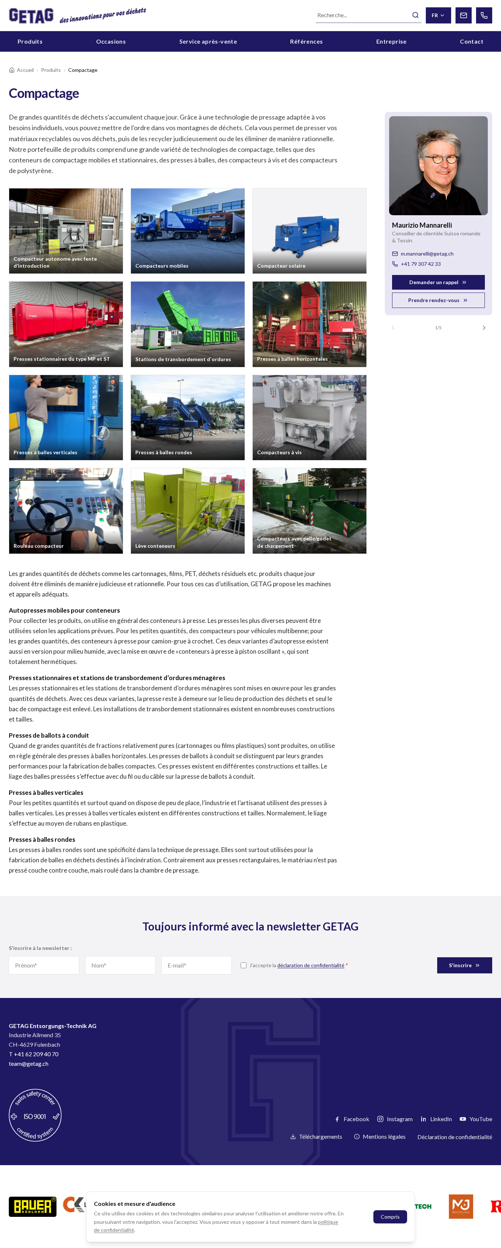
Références (306, 41)
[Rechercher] (415, 15)
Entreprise (391, 41)
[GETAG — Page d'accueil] (77, 15)
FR (435, 15)
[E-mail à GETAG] (464, 15)
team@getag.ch (28, 1063)
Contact (471, 41)
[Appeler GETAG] (484, 15)
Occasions (111, 41)
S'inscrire (460, 965)
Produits (30, 41)
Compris (390, 1217)
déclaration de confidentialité (310, 965)
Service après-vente (208, 41)
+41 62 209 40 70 (36, 1053)
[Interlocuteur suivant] (484, 328)
